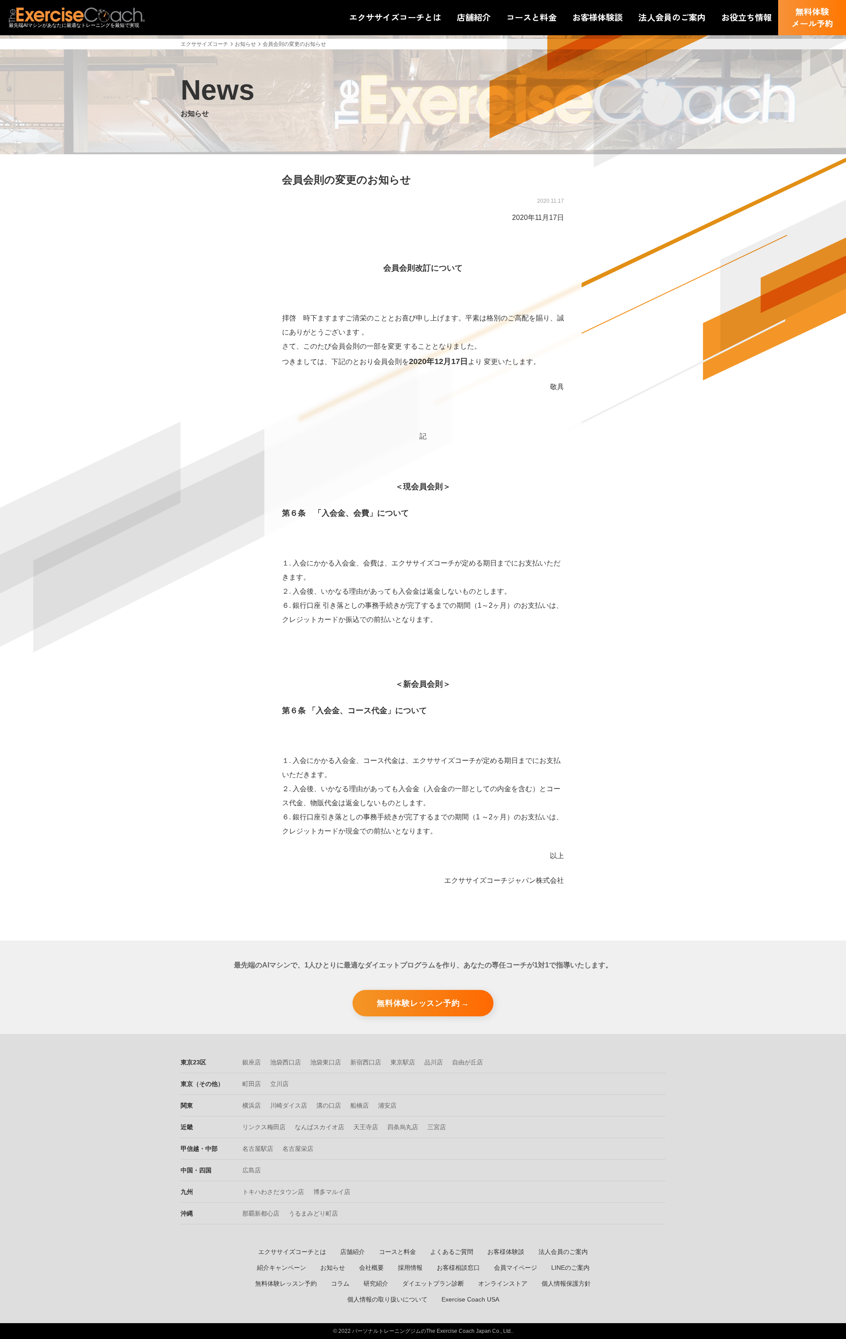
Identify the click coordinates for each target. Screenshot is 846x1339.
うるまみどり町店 (313, 1213)
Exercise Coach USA (470, 1299)
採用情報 (410, 1267)
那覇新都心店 (260, 1213)
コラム (340, 1283)
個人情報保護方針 (566, 1283)
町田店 (251, 1083)
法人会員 (671, 17)
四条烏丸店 (402, 1127)
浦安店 (387, 1105)
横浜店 (251, 1105)
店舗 (473, 17)
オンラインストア (502, 1283)
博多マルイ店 (331, 1191)
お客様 (597, 17)
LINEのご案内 (570, 1267)
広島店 (251, 1170)
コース (531, 17)
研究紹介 (376, 1283)
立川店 (279, 1083)
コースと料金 (397, 1251)
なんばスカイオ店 (319, 1127)
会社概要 (371, 1267)
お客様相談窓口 (458, 1267)
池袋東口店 (325, 1062)
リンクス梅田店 (264, 1127)
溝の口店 (328, 1105)
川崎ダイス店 (288, 1105)
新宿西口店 (365, 1062)
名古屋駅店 (257, 1148)
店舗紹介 (352, 1251)
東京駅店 (402, 1062)
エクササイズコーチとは (292, 1251)
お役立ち (746, 17)
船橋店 (359, 1105)
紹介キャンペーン (281, 1267)
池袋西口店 (285, 1062)
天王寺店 (365, 1127)
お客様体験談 (505, 1251)
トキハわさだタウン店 (273, 1191)
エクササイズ (395, 17)
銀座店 (251, 1062)
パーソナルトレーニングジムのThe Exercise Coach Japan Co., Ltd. (432, 1331)
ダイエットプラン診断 (433, 1283)
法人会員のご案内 (563, 1251)
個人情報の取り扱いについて (387, 1299)
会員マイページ (515, 1267)
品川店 (433, 1062)
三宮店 (436, 1127)
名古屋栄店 (297, 1148)
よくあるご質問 (451, 1251)
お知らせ (245, 44)
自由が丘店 (467, 1062)
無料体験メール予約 (812, 17)
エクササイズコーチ (204, 44)
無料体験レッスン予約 (418, 1003)
